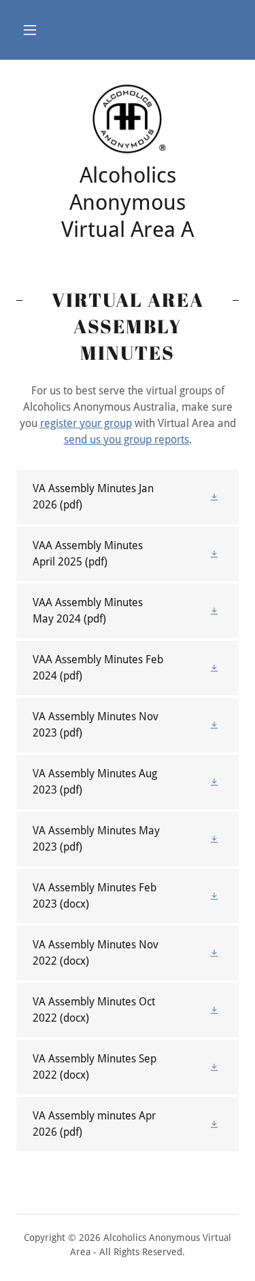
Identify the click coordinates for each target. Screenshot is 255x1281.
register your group (86, 423)
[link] (127, 118)
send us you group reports (126, 439)
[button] (30, 29)
